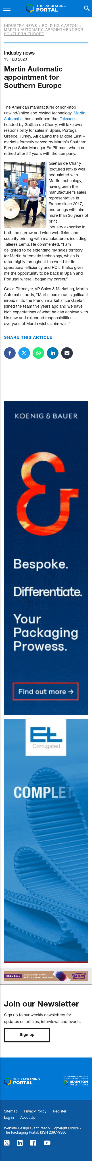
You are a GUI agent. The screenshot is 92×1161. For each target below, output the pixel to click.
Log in (9, 1117)
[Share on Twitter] (24, 353)
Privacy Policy (35, 1111)
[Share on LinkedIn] (53, 353)
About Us (27, 1117)
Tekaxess (68, 118)
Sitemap (10, 1111)
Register (59, 1111)
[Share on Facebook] (10, 353)
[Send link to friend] (67, 353)
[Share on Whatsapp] (38, 353)
